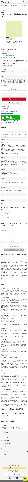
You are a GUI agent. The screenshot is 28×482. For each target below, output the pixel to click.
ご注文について (20, 427)
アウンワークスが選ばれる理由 (7, 443)
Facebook (13, 477)
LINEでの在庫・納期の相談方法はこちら (9, 122)
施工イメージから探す (5, 440)
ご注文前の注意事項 (5, 85)
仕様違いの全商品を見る (7, 71)
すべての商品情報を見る (7, 65)
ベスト (2, 190)
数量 (10, 94)
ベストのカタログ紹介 (5, 217)
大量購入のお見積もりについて (7, 106)
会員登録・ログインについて (7, 427)
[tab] (4, 241)
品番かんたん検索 (4, 437)
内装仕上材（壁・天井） (19, 5)
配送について (16, 428)
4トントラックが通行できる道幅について (9, 111)
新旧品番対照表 (4, 215)
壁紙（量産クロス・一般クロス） (18, 182)
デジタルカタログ (4, 216)
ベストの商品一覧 (4, 213)
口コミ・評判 (3, 445)
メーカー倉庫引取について (6, 109)
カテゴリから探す (4, 432)
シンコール (3, 9)
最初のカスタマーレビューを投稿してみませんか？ (14, 249)
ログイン (2, 459)
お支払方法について (5, 428)
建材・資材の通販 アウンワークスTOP (7, 5)
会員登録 (2, 462)
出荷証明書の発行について (6, 108)
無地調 (2, 196)
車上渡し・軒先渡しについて (7, 113)
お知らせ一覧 (3, 456)
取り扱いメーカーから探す (6, 434)
